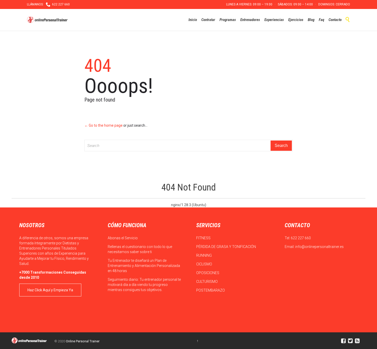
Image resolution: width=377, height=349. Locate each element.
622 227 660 (301, 238)
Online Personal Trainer (83, 341)
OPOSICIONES (208, 273)
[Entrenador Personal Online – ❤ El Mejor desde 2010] (48, 20)
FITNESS (203, 238)
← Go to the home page (103, 125)
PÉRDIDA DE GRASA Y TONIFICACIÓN (226, 247)
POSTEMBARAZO (211, 290)
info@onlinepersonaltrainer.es (319, 247)
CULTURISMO (207, 282)
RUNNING (204, 255)
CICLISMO (204, 264)
